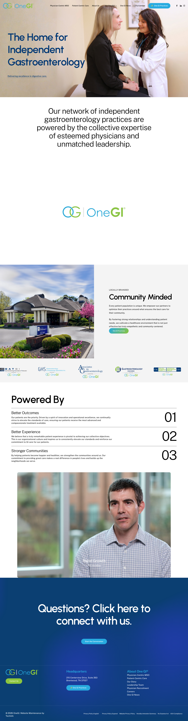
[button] (119, 331)
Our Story (131, 681)
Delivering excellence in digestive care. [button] (27, 76)
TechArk (10, 716)
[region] (94, 371)
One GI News (133, 695)
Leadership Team (135, 685)
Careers (131, 691)
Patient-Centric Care (137, 678)
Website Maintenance (30, 713)
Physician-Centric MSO (138, 675)
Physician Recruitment (138, 688)
